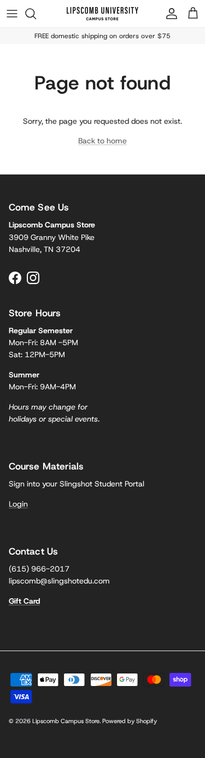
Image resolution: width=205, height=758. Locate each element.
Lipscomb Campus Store (65, 721)
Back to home (102, 141)
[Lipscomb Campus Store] (102, 13)
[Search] (36, 14)
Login (18, 504)
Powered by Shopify (129, 721)
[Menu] (12, 14)
